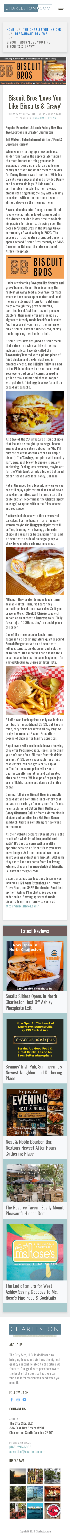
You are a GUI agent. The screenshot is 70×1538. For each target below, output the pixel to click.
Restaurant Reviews (31, 34)
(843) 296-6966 (20, 1446)
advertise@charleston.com (27, 1451)
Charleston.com (43, 1531)
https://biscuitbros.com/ (22, 906)
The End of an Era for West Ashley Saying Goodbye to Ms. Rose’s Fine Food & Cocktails (32, 1291)
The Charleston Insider (42, 29)
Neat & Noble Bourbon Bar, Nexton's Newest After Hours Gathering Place (31, 1147)
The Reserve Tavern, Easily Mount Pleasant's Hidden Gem (35, 1210)
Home (11, 29)
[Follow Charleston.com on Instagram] (35, 1493)
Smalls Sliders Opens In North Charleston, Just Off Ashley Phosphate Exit (31, 1001)
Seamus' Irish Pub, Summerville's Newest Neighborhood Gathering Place (34, 1072)
